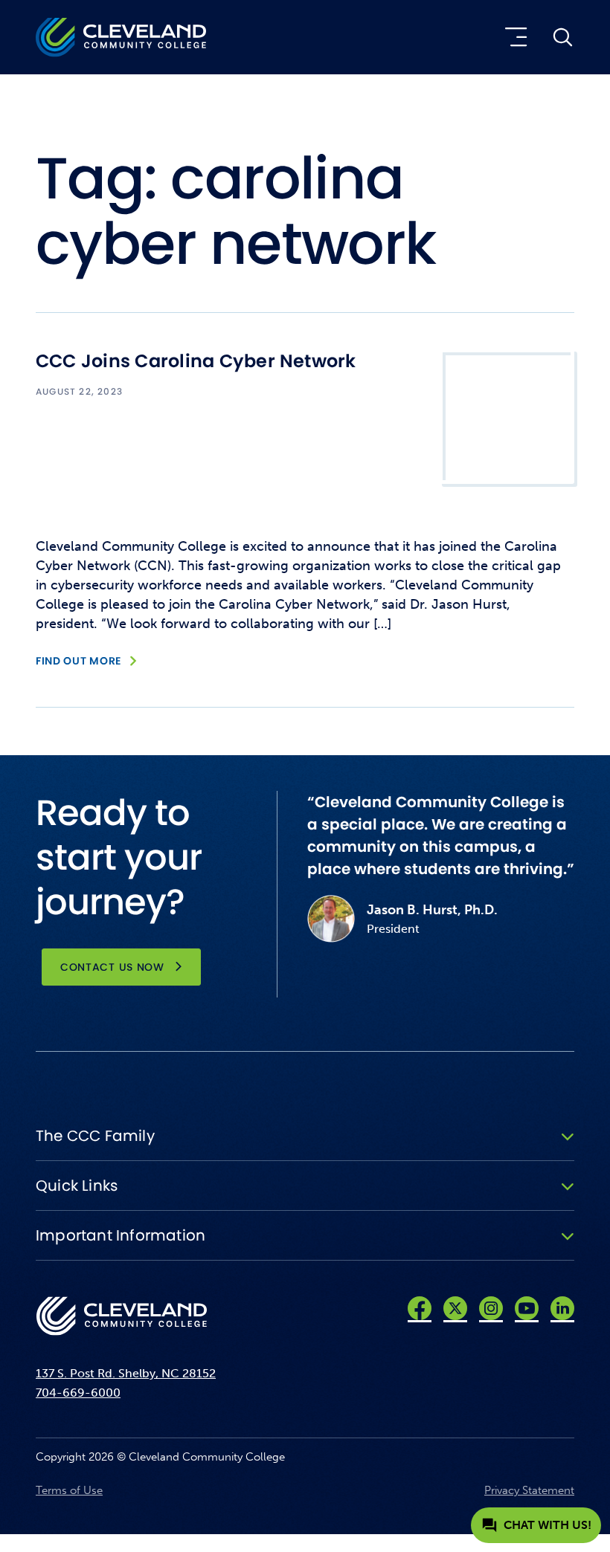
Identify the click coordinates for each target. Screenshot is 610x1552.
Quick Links (77, 1185)
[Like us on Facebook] (419, 1308)
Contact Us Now (112, 967)
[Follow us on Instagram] (491, 1308)
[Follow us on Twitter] (455, 1308)
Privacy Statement (529, 1490)
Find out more (78, 660)
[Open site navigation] (513, 37)
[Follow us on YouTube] (527, 1308)
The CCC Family (95, 1135)
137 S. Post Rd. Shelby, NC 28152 (126, 1373)
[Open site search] (562, 37)
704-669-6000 (78, 1393)
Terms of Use (69, 1490)
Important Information (120, 1235)
